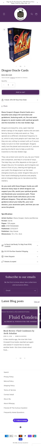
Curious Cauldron (23, 442)
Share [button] (5, 106)
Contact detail (9, 394)
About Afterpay (9, 403)
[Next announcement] (37, 2)
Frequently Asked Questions (14, 412)
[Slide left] (16, 66)
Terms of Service (10, 390)
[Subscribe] (35, 290)
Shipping (12, 77)
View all (36, 302)
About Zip (7, 399)
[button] (4, 14)
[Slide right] (25, 66)
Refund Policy (9, 381)
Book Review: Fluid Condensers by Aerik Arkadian (19, 332)
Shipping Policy (9, 385)
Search (6, 372)
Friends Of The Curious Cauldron (15, 408)
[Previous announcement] (4, 2)
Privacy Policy (9, 377)
